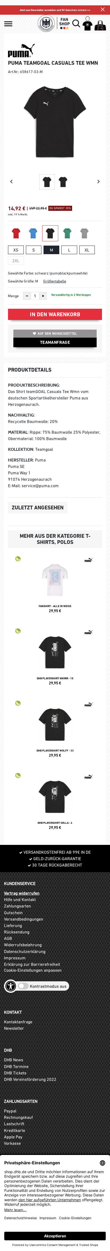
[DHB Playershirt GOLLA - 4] (55, 803)
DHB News (13, 1059)
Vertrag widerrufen (22, 893)
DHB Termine (16, 1066)
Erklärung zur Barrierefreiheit (32, 964)
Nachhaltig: (21, 415)
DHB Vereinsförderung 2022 (30, 1079)
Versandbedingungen (23, 919)
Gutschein (13, 912)
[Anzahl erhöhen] (43, 296)
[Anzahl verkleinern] (27, 296)
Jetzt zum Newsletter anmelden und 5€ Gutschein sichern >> (55, 10)
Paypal (10, 1110)
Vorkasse (12, 1143)
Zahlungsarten (17, 905)
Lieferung (13, 925)
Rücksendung (16, 931)
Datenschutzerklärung (24, 951)
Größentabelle (54, 281)
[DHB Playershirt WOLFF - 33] (55, 731)
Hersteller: (21, 460)
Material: (18, 432)
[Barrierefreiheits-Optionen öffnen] (10, 986)
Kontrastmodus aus (48, 986)
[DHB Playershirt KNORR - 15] (55, 659)
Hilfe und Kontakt (20, 899)
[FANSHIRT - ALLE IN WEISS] (55, 586)
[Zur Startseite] (54, 23)
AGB (8, 938)
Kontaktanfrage (18, 1021)
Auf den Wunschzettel (57, 333)
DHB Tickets (15, 1072)
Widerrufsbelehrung (23, 944)
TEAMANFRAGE (55, 342)
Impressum (15, 957)
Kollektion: (21, 449)
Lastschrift (14, 1123)
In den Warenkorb (55, 314)
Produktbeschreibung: (34, 385)
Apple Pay (13, 1136)
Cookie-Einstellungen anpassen (33, 970)
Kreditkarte (14, 1130)
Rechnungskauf (18, 1117)
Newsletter (14, 1028)
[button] (8, 24)
